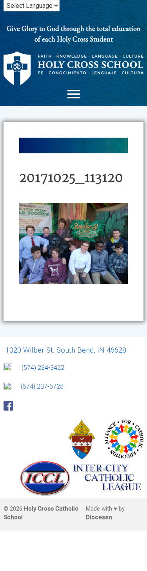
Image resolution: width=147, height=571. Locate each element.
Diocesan (99, 517)
